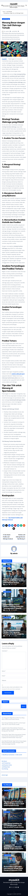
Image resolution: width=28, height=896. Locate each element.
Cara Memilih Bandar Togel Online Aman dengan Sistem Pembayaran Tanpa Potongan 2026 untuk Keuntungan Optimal (14, 742)
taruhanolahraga (16, 39)
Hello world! (19, 754)
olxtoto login (5, 775)
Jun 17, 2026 (14, 584)
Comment (5, 651)
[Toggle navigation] (2, 5)
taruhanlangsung (7, 39)
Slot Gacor (4, 761)
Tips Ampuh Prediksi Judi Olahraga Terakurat (8, 536)
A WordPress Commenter (8, 754)
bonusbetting (12, 33)
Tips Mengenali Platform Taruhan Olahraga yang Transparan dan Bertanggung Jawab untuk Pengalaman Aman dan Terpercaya (13, 633)
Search (5, 702)
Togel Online (7, 833)
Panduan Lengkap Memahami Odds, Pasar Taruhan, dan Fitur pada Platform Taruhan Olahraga (14, 581)
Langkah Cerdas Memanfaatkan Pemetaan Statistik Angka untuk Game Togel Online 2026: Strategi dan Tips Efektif (14, 729)
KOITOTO (19, 894)
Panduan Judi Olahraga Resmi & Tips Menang (20, 536)
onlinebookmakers (12, 35)
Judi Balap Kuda (6, 767)
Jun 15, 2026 (14, 635)
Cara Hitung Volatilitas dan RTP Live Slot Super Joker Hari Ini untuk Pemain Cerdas (13, 723)
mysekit (13, 4)
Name (4, 671)
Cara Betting (5, 769)
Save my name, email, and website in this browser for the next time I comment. (12, 688)
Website (4, 680)
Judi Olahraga (6, 19)
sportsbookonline (15, 37)
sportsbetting (6, 37)
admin (7, 31)
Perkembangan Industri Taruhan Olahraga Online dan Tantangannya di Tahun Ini (13, 606)
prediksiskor (21, 35)
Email (4, 676)
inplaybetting (20, 33)
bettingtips (5, 33)
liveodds (5, 35)
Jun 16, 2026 (14, 610)
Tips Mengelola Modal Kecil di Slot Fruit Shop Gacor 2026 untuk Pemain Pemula (13, 718)
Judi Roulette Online (7, 765)
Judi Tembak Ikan (6, 763)
